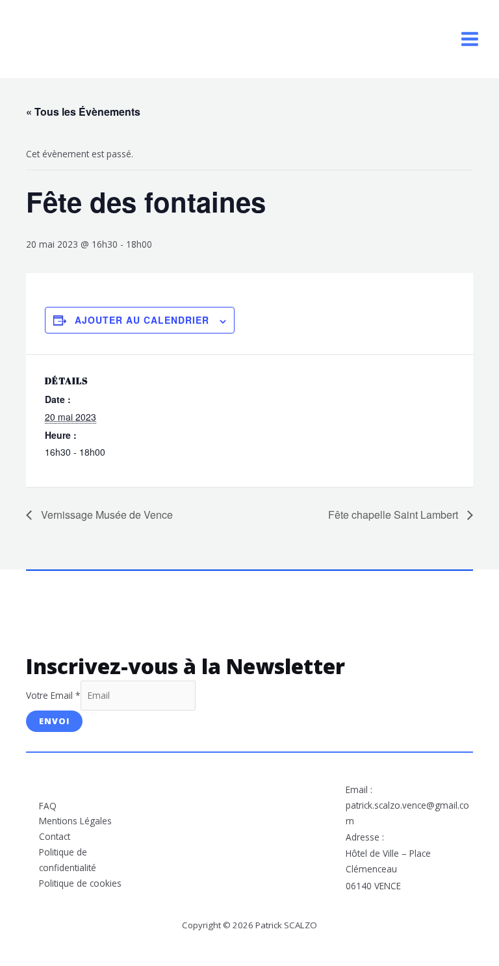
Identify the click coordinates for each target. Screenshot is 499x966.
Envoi (54, 721)
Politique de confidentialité (67, 860)
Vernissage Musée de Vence (105, 514)
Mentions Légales (75, 821)
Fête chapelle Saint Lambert (394, 514)
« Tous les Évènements (83, 111)
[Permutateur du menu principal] (470, 39)
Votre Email (53, 695)
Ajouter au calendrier (142, 319)
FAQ (48, 806)
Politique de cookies (80, 883)
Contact (54, 836)
